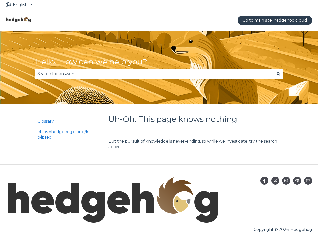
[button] (89, 132)
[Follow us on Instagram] (286, 181)
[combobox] (154, 74)
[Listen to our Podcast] (297, 181)
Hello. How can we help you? (91, 61)
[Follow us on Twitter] (275, 181)
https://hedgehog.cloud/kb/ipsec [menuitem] (62, 134)
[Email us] (308, 181)
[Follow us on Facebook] (264, 181)
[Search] (278, 74)
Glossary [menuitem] (45, 121)
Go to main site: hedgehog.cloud (274, 20)
